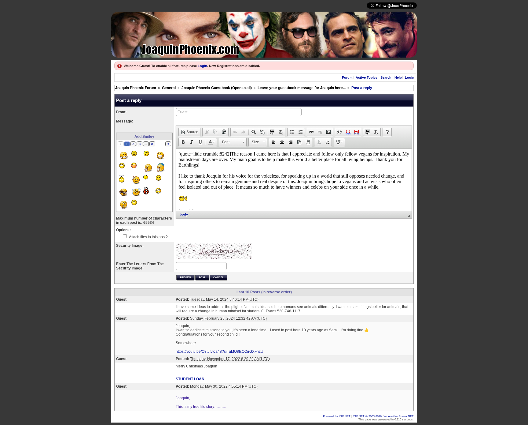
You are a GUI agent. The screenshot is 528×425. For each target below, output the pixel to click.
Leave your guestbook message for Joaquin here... (302, 88)
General (169, 88)
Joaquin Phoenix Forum (135, 88)
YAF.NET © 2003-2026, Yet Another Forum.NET (383, 416)
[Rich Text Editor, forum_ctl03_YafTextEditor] (294, 179)
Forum (347, 77)
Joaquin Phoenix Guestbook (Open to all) (217, 88)
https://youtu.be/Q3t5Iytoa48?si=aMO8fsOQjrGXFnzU (219, 351)
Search (385, 77)
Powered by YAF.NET (336, 416)
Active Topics (366, 77)
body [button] (184, 214)
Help (398, 77)
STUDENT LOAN (190, 379)
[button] (189, 132)
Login (202, 66)
